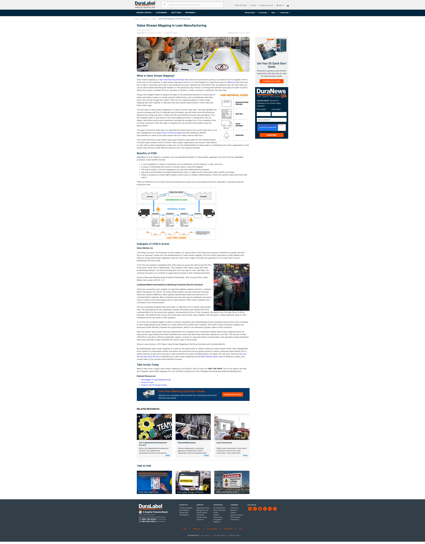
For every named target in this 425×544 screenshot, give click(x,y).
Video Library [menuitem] (218, 517)
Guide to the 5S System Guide (154, 385)
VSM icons (231, 82)
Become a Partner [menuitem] (237, 515)
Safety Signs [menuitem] (183, 512)
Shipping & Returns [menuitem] (203, 508)
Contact (253, 5)
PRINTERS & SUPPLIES (143, 13)
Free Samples (212, 529)
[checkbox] (271, 123)
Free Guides (263, 13)
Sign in (281, 5)
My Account (228, 529)
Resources (145, 19)
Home (137, 19)
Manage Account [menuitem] (202, 510)
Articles (153, 19)
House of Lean (147, 382)
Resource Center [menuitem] (219, 510)
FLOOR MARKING (161, 13)
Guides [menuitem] (215, 512)
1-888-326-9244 (240, 5)
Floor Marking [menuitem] (184, 510)
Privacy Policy (205, 535)
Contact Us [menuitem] (234, 508)
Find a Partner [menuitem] (235, 517)
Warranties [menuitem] (200, 515)
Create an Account (266, 5)
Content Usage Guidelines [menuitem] (201, 518)
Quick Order (284, 13)
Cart (240, 529)
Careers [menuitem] (233, 512)
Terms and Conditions (219, 535)
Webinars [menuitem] (216, 522)
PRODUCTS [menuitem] (183, 505)
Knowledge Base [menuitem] (219, 508)
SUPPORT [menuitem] (200, 505)
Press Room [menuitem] (235, 519)
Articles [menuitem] (216, 515)
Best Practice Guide (209, 356)
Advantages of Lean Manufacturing (156, 380)
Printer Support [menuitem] (201, 512)
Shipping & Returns (235, 535)
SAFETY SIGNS (176, 13)
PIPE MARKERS (190, 13)
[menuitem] (249, 509)
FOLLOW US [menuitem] (251, 505)
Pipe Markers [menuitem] (184, 515)
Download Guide (232, 394)
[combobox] (192, 5)
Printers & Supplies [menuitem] (186, 508)
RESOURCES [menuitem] (217, 505)
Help (273, 13)
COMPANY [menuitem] (234, 505)
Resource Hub (249, 13)
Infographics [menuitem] (217, 519)
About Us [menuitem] (234, 510)
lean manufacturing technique (172, 79)
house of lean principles (172, 133)
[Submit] (164, 4)
